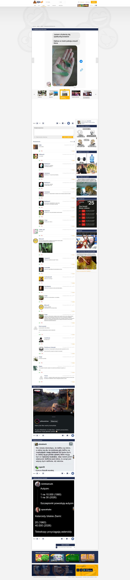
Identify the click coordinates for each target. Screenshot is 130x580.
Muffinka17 (47, 163)
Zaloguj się (82, 2)
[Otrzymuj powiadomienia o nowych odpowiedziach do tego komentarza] (74, 144)
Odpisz (73, 151)
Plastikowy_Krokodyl (50, 347)
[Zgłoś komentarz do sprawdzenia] (72, 144)
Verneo (46, 375)
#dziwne (82, 123)
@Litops (45, 306)
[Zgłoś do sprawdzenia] (73, 123)
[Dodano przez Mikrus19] (45, 252)
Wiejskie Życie (45, 569)
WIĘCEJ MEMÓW (65, 544)
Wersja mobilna (35, 567)
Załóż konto (88, 2)
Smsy (34, 569)
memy (38, 26)
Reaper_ (41, 366)
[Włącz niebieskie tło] (96, 5)
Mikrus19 (41, 239)
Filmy (48, 5)
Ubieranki (61, 5)
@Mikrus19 (46, 259)
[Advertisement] (65, 109)
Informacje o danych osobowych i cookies (69, 572)
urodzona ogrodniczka (49, 26)
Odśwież (71, 141)
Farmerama (45, 567)
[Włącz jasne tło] (94, 5)
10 (70, 547)
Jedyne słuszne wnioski (40, 478)
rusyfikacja (47, 338)
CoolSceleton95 (48, 277)
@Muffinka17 (46, 174)
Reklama (67, 568)
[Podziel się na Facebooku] (69, 123)
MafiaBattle (45, 568)
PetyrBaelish (47, 286)
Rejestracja (56, 568)
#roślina (93, 122)
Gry (39, 5)
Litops (45, 220)
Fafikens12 (41, 154)
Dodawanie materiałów (58, 570)
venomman (47, 173)
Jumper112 (47, 258)
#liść (84, 122)
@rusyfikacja (46, 349)
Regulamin (67, 569)
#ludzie (90, 122)
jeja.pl (34, 26)
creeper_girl (42, 229)
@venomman (46, 184)
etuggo (40, 356)
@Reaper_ (46, 377)
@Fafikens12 (46, 165)
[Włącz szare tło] (95, 5)
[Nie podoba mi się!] (45, 123)
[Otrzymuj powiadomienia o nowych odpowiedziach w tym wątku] (74, 154)
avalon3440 (47, 267)
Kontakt (67, 567)
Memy (44, 5)
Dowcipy (54, 5)
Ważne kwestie (37, 440)
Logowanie (56, 569)
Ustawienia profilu (57, 571)
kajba (40, 145)
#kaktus (86, 122)
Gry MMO (45, 566)
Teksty (34, 568)
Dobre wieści (36, 386)
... (72, 547)
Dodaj (93, 2)
